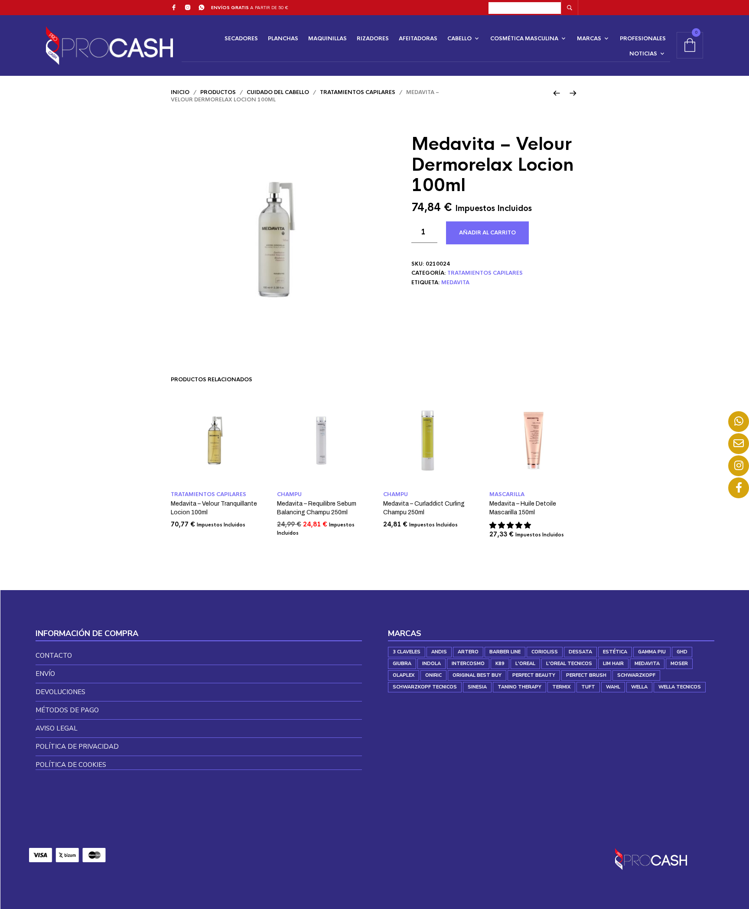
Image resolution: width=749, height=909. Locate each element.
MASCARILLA (506, 494)
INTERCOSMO (468, 663)
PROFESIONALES (643, 38)
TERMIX (561, 687)
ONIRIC (433, 675)
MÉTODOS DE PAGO (67, 710)
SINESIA (477, 687)
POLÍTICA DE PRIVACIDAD (77, 746)
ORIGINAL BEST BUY (477, 675)
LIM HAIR (613, 663)
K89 (500, 663)
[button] (510, 525)
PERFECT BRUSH (586, 675)
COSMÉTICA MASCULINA (524, 38)
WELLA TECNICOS (679, 687)
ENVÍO (45, 673)
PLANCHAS (283, 38)
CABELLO (459, 38)
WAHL (613, 687)
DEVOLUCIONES (60, 692)
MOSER (679, 663)
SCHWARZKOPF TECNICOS (425, 687)
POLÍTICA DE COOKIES (71, 764)
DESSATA (580, 652)
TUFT (588, 687)
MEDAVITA (455, 282)
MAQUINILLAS (327, 38)
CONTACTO (54, 655)
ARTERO (468, 652)
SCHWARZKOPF (636, 675)
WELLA (639, 687)
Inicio (180, 92)
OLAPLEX (403, 675)
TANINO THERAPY (519, 687)
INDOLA (431, 663)
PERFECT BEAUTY (533, 675)
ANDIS (439, 652)
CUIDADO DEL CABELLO (278, 92)
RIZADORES (373, 38)
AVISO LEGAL (57, 728)
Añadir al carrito (487, 232)
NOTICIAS (643, 53)
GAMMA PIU (652, 652)
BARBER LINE (505, 652)
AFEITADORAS (418, 38)
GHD (682, 652)
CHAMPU (289, 494)
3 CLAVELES (406, 652)
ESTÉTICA (615, 652)
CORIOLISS (544, 652)
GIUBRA (402, 663)
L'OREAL (525, 663)
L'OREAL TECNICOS (569, 663)
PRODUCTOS (218, 92)
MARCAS (589, 38)
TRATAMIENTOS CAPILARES (357, 92)
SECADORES (241, 38)
